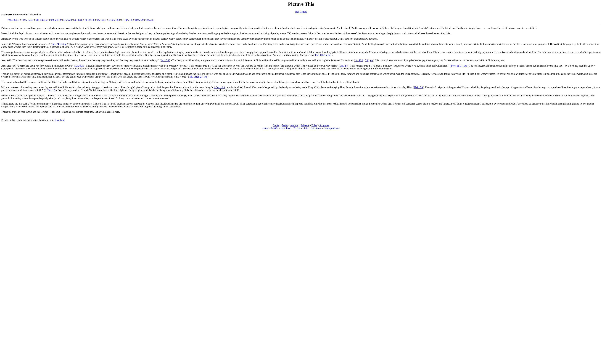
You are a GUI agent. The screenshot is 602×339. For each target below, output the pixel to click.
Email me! (60, 120)
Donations (316, 128)
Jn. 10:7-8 (90, 20)
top (64, 44)
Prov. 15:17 (27, 20)
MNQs (274, 128)
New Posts (286, 128)
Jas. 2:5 (149, 20)
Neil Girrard (301, 11)
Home (266, 128)
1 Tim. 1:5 (127, 20)
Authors (294, 125)
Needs (297, 128)
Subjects (305, 125)
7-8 (366, 60)
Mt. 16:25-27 (42, 20)
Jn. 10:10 (101, 20)
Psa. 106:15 (13, 20)
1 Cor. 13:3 (114, 20)
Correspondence (331, 128)
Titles (314, 125)
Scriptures (324, 125)
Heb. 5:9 (139, 20)
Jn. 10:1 (78, 20)
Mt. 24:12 (56, 20)
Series (285, 125)
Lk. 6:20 (67, 20)
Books (276, 125)
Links (305, 128)
